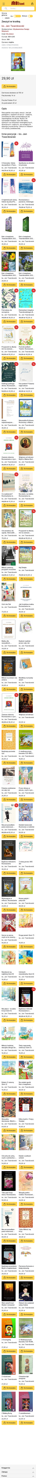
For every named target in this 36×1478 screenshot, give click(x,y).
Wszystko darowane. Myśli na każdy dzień (9, 1120)
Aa (11, 16)
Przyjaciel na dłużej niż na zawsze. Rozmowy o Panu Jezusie (26, 532)
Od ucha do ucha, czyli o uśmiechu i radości (8, 1157)
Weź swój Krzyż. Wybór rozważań (8, 1304)
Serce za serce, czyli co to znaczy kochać (8, 936)
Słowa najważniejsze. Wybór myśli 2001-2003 (9, 421)
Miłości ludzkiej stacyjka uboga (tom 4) (9, 1046)
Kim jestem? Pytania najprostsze (26, 385)
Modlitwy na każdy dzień (26, 679)
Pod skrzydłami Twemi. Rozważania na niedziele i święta (26, 348)
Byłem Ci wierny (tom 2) (8, 1083)
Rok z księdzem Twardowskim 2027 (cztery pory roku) (9, 274)
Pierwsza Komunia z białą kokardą (26, 1267)
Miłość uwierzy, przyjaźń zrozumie (9, 568)
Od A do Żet (6, 604)
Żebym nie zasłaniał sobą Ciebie (26, 1304)
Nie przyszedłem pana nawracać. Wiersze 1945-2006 (9, 1230)
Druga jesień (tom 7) (26, 935)
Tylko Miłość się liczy (25, 1230)
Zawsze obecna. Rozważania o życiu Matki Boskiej (9, 716)
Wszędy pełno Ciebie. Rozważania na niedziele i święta (26, 1194)
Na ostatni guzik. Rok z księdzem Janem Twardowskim (25, 1083)
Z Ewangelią (6, 1340)
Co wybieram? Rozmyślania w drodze (7, 495)
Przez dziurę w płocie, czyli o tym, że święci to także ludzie (26, 789)
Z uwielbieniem (24, 1413)
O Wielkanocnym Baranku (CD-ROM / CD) (26, 1341)
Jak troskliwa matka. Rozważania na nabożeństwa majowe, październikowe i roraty (26, 605)
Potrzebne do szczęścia (7, 311)
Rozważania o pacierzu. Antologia (26, 201)
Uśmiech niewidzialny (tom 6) (26, 973)
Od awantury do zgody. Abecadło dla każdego (9, 532)
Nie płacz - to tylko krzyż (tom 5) (9, 1010)
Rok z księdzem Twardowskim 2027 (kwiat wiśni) (9, 238)
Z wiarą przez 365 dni (25, 863)
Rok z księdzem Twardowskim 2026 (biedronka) (26, 238)
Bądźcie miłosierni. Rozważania (9, 863)
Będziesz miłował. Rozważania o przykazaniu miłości (26, 1010)
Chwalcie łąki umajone (24, 1377)
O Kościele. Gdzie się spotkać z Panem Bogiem (9, 164)
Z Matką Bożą (7, 1413)
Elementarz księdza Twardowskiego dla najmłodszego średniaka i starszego (26, 311)
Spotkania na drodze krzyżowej (26, 164)
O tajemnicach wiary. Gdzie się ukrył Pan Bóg (9, 201)
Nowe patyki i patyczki (24, 899)
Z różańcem (6, 1376)
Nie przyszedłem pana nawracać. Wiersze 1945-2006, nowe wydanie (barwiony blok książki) (9, 826)
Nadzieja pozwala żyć (8, 752)
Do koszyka (11, 86)
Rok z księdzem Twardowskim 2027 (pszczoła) (26, 274)
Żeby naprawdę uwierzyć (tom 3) (25, 1046)
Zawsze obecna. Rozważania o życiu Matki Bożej (9, 458)
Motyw (24, 16)
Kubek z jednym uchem (25, 1157)
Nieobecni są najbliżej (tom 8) (8, 973)
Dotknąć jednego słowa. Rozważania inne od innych (9, 385)
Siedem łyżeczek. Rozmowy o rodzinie (26, 826)
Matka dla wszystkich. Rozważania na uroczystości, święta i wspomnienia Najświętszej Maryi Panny (9, 642)
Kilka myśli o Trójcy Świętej (26, 1120)
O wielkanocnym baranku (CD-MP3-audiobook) (26, 752)
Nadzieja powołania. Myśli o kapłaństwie (9, 1267)
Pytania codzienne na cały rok (9, 789)
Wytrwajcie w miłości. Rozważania (9, 899)
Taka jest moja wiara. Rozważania (9, 1194)
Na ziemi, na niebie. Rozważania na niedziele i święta (26, 495)
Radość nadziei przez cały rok (24, 642)
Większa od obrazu (26, 715)
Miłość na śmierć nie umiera (9, 679)
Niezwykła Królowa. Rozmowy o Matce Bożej (26, 421)
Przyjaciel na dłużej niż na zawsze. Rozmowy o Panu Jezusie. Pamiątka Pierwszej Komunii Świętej (9, 348)
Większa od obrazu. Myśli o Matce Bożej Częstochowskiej (26, 458)
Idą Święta (22, 567)
